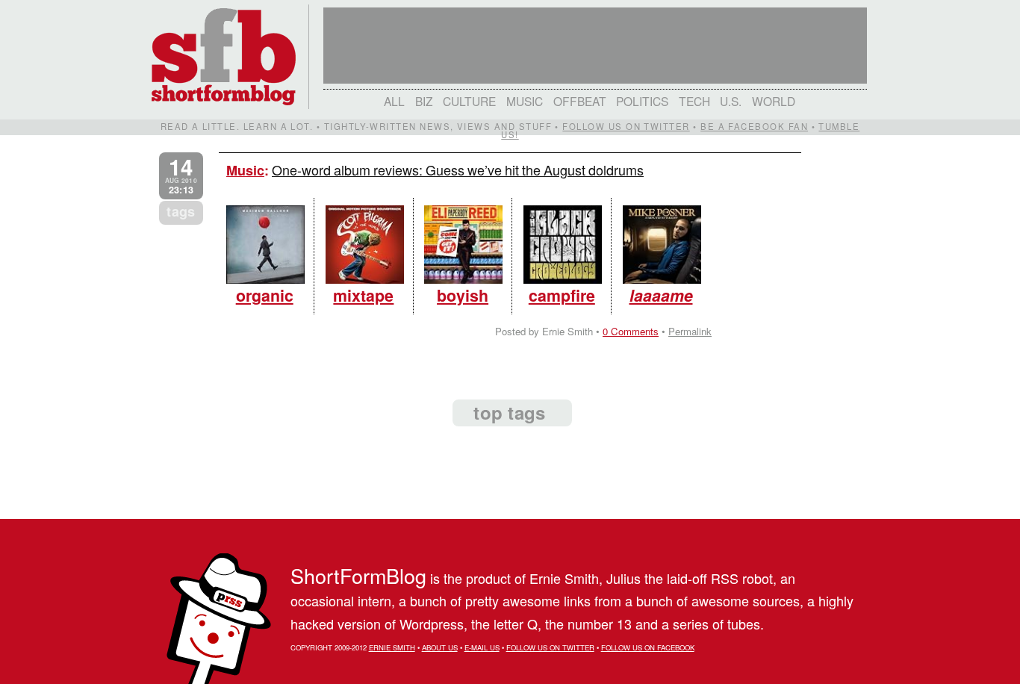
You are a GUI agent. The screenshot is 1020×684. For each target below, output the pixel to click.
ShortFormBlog (358, 575)
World (773, 101)
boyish (462, 295)
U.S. (730, 101)
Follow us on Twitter (625, 126)
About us (440, 647)
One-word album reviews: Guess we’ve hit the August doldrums (458, 169)
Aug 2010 (181, 176)
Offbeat (579, 101)
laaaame (661, 295)
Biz (424, 101)
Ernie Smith (392, 647)
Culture (469, 101)
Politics (642, 101)
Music (524, 101)
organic (264, 295)
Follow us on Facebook (647, 647)
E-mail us (482, 647)
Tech (694, 101)
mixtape (363, 295)
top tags (509, 412)
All (394, 101)
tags (181, 211)
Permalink (690, 331)
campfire (562, 295)
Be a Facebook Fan (754, 126)
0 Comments (631, 331)
